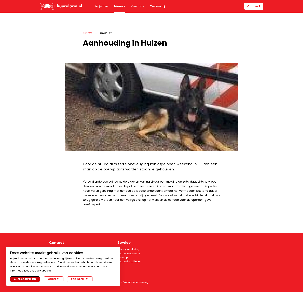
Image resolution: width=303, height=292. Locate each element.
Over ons (137, 6)
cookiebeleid (43, 270)
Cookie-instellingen (129, 261)
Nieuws (119, 6)
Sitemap (122, 257)
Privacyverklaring (128, 249)
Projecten (101, 6)
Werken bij (157, 6)
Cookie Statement (128, 253)
